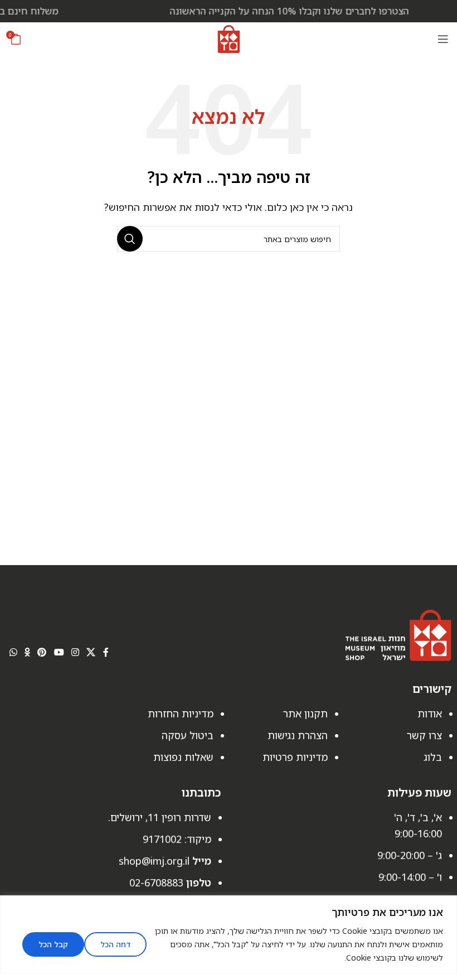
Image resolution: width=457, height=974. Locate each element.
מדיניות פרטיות (295, 757)
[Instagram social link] (74, 652)
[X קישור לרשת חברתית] (91, 652)
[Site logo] (228, 38)
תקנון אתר (305, 713)
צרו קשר (424, 735)
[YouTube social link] (58, 652)
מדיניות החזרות (180, 713)
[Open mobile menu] (443, 39)
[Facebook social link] (105, 652)
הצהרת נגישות (298, 735)
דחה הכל (115, 944)
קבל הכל (53, 944)
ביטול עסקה (187, 735)
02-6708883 (156, 882)
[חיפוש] (130, 239)
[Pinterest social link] (42, 652)
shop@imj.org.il (154, 860)
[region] (228, 934)
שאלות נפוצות (183, 757)
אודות (429, 713)
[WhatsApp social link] (13, 652)
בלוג (433, 757)
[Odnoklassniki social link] (27, 652)
